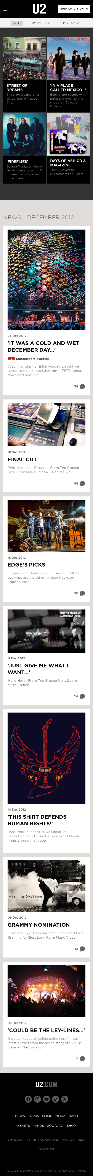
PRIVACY (68, 1139)
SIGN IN (83, 9)
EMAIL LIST (16, 1139)
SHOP (71, 1125)
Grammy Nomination (39, 925)
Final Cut (22, 459)
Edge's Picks (26, 565)
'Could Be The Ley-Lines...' (46, 1030)
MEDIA (60, 1116)
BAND (73, 1116)
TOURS (33, 1116)
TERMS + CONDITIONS (43, 1139)
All (17, 23)
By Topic (39, 23)
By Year (68, 23)
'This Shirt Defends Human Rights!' (37, 820)
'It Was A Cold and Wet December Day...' (43, 347)
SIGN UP (67, 9)
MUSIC (47, 1116)
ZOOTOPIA (55, 1125)
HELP (82, 1139)
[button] (5, 9)
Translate (46, 1149)
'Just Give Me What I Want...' (38, 669)
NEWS (20, 1116)
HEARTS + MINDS (30, 1125)
